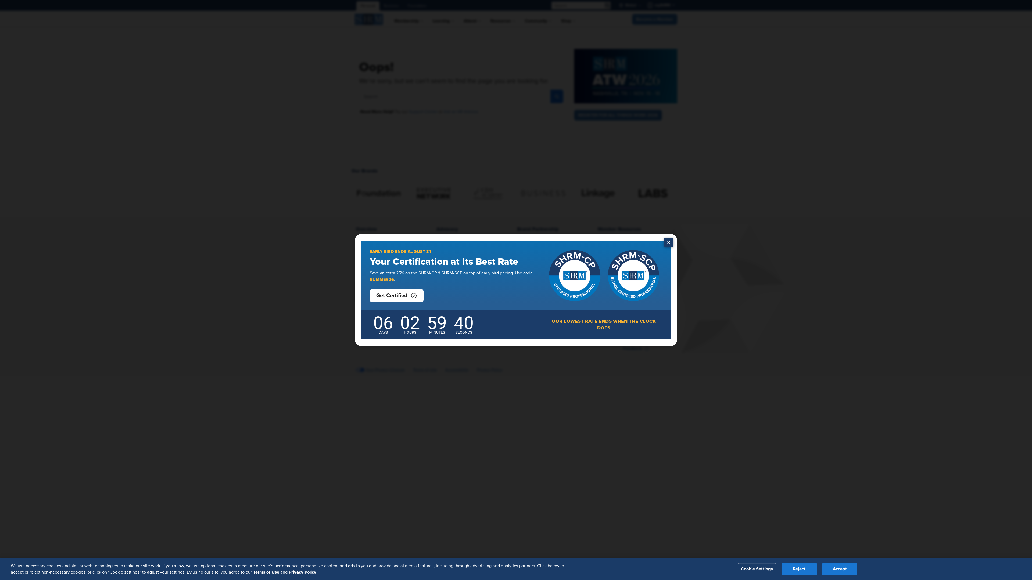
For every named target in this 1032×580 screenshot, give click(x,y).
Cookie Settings (757, 569)
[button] (397, 295)
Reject (799, 569)
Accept (840, 569)
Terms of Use (266, 572)
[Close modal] (668, 242)
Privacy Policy (302, 572)
